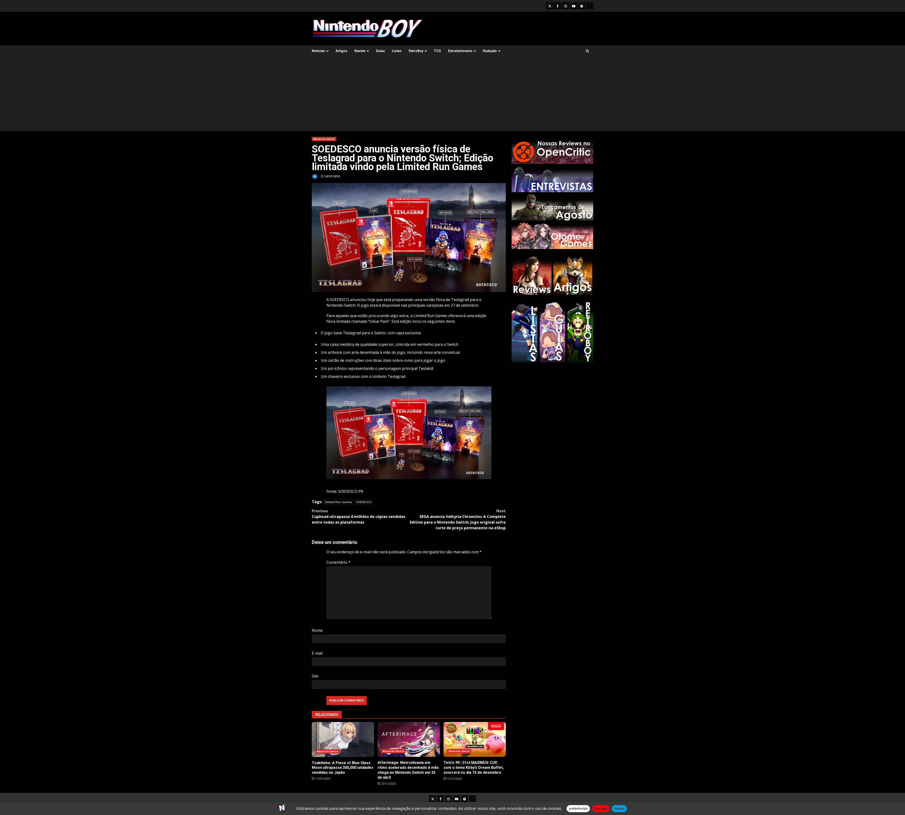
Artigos (341, 51)
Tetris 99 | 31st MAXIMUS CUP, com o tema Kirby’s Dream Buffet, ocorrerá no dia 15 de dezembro (475, 739)
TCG (437, 51)
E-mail (317, 653)
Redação (490, 51)
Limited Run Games (338, 502)
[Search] (587, 51)
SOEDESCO (364, 502)
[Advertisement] (452, 96)
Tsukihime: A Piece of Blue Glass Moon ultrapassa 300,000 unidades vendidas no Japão (343, 739)
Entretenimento (460, 51)
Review (359, 51)
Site (315, 676)
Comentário (338, 562)
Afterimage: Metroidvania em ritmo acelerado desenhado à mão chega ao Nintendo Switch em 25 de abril (409, 739)
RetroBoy (416, 51)
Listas (397, 51)
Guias (380, 51)
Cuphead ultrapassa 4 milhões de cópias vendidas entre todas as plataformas (358, 516)
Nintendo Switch (324, 139)
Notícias (318, 51)
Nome (317, 630)
